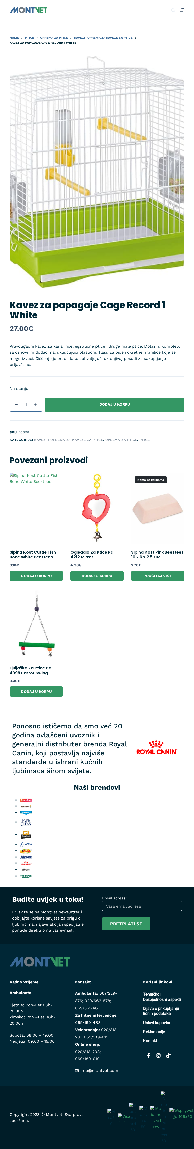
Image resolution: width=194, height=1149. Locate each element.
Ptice (145, 440)
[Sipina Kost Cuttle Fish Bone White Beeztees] (36, 508)
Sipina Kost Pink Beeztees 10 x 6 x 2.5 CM (157, 554)
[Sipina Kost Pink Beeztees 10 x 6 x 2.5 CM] (157, 508)
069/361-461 (87, 1008)
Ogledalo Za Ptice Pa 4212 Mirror (91, 554)
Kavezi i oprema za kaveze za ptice (68, 440)
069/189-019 (96, 1037)
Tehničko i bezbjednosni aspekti (162, 997)
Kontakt (150, 1040)
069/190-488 (88, 1022)
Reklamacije (154, 1031)
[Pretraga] (173, 10)
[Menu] (182, 10)
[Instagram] (158, 1056)
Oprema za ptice (121, 440)
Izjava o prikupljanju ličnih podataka (161, 1011)
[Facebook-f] (148, 1056)
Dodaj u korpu (114, 404)
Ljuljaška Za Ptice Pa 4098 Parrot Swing (30, 670)
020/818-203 (87, 1051)
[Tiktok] (168, 1056)
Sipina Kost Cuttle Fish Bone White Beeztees (33, 554)
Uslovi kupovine (157, 1022)
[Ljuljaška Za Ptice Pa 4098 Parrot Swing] (36, 624)
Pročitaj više (157, 576)
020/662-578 (97, 1000)
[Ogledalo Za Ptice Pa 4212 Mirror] (97, 508)
